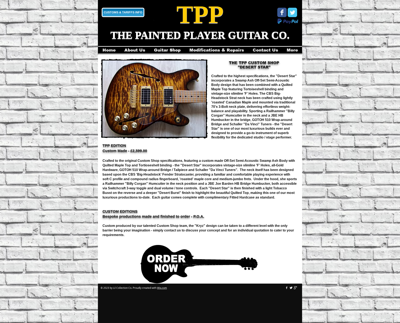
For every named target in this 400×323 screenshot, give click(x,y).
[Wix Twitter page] (292, 12)
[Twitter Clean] (291, 287)
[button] (154, 98)
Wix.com (162, 287)
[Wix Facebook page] (282, 12)
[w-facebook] (286, 287)
